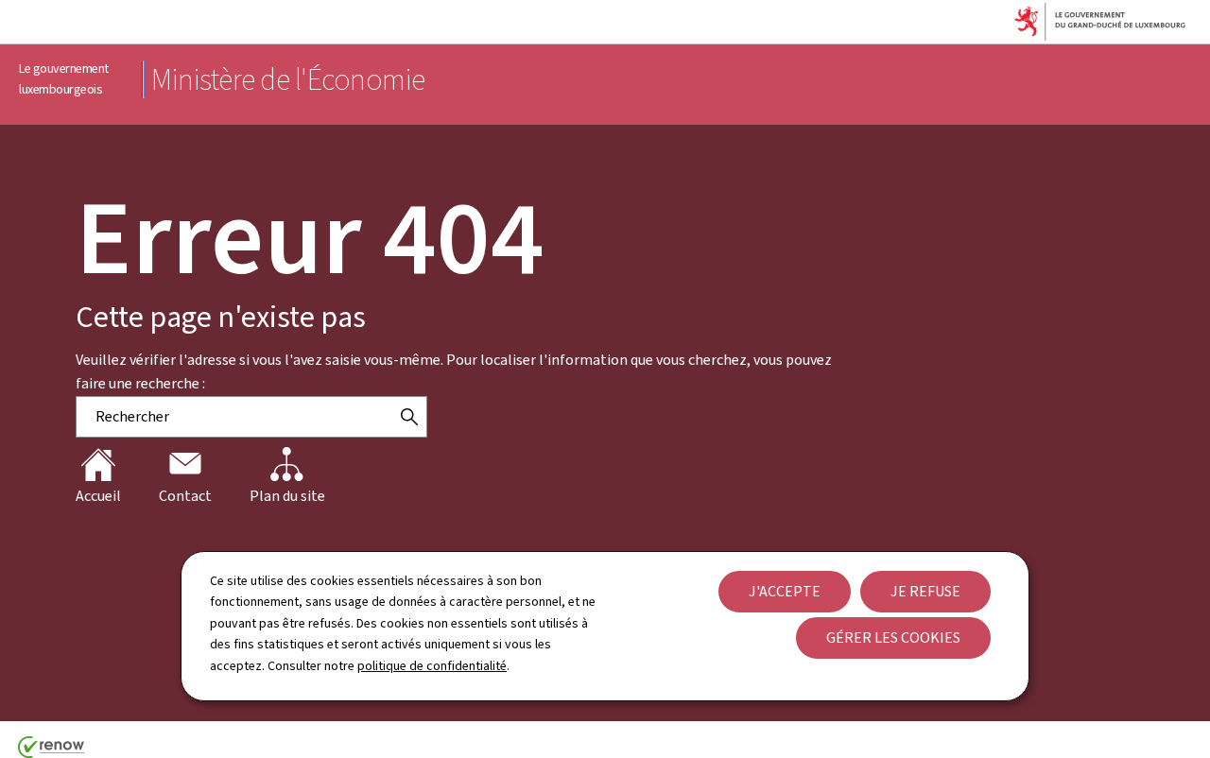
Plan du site (287, 496)
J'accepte (785, 591)
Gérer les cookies (893, 637)
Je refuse (925, 591)
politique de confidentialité (432, 666)
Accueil (98, 496)
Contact (185, 496)
